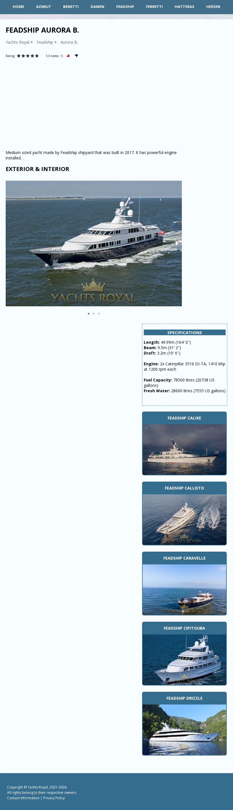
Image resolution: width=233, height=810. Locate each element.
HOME (18, 6)
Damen (97, 6)
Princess (125, 20)
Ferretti (154, 6)
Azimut (43, 6)
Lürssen (67, 20)
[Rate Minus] (76, 56)
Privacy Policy (54, 798)
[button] (176, 243)
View (184, 448)
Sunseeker (194, 20)
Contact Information (23, 798)
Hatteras (184, 6)
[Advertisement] (94, 104)
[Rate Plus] (68, 56)
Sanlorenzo (159, 20)
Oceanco (96, 20)
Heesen (213, 6)
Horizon (38, 20)
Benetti (71, 6)
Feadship (125, 6)
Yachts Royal (38, 787)
